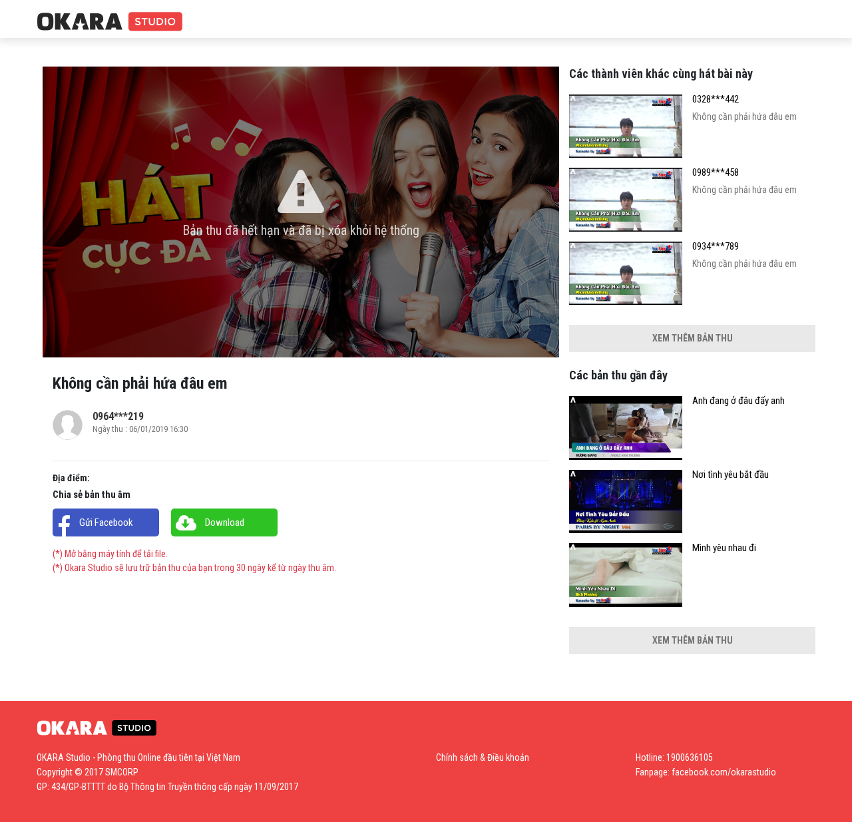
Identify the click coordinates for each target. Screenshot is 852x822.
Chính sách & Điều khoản (482, 757)
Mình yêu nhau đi (724, 548)
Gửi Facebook (106, 522)
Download (224, 522)
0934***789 (715, 247)
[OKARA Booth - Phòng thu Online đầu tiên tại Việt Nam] (110, 22)
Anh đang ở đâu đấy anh (738, 401)
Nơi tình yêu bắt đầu (730, 475)
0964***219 (118, 416)
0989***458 (715, 173)
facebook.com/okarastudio (724, 772)
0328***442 (715, 99)
